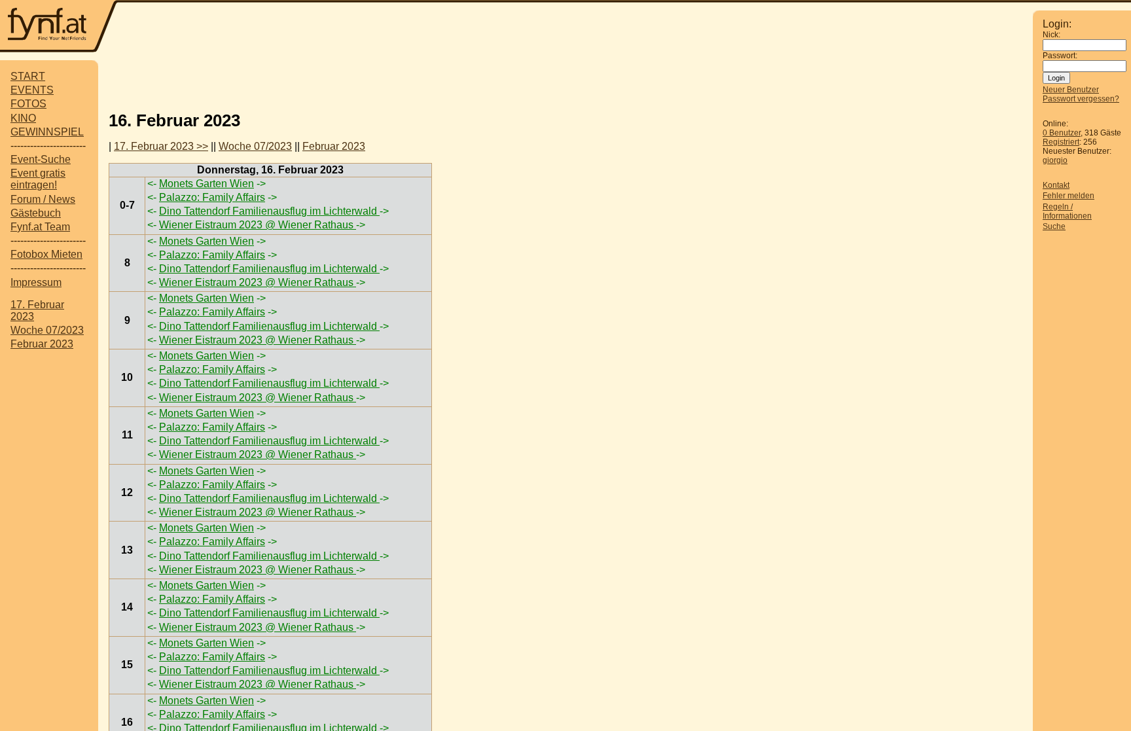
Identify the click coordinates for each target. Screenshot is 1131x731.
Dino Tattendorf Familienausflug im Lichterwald (269, 211)
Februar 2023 (41, 343)
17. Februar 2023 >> (161, 146)
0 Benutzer (1062, 132)
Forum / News (42, 199)
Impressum (36, 282)
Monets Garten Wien (206, 183)
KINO (23, 118)
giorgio (1055, 160)
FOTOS (28, 103)
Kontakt (1056, 185)
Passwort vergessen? (1081, 98)
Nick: (1051, 34)
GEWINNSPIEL (47, 131)
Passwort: (1060, 55)
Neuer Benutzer (1071, 89)
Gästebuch (35, 213)
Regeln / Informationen (1067, 211)
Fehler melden (1068, 195)
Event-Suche (40, 159)
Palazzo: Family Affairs (212, 197)
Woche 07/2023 (47, 330)
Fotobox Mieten (46, 254)
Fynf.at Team (40, 226)
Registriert (1061, 142)
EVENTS (32, 90)
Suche (1054, 226)
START (27, 76)
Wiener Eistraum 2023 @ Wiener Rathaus (257, 224)
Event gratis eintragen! (37, 179)
